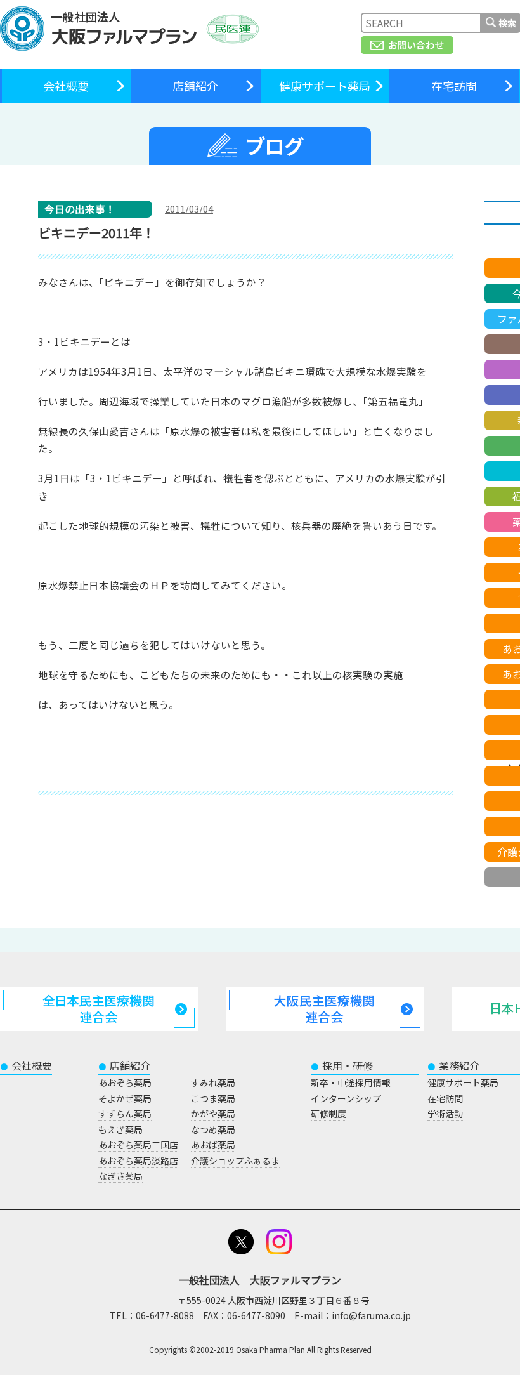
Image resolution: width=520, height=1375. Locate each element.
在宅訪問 (454, 85)
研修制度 (328, 1113)
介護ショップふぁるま (235, 1160)
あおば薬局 (213, 1144)
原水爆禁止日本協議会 (89, 585)
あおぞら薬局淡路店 (138, 1160)
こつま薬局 (213, 1098)
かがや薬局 (213, 1113)
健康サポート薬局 (324, 85)
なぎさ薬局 (120, 1175)
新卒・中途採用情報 (351, 1082)
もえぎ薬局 (120, 1129)
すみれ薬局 (213, 1082)
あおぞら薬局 (125, 1082)
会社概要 (66, 85)
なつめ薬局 (213, 1129)
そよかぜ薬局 (125, 1098)
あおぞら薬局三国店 (138, 1144)
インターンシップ (346, 1098)
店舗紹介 (195, 85)
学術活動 (445, 1113)
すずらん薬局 (125, 1113)
